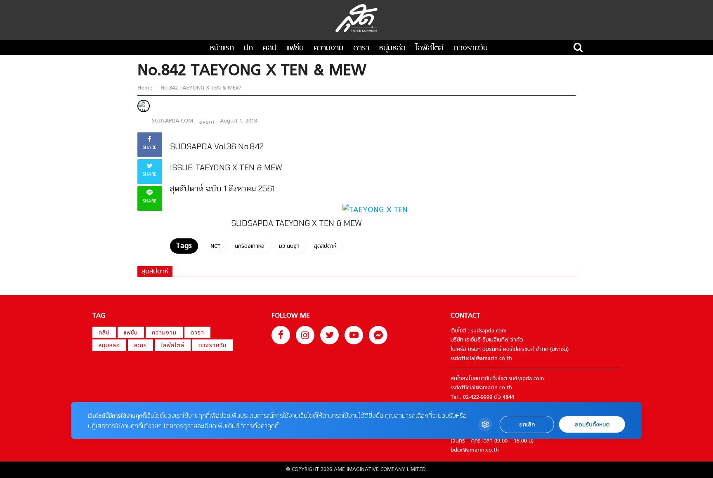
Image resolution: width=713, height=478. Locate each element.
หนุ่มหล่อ (392, 48)
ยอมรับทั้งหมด (592, 424)
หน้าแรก (222, 48)
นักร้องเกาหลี (249, 246)
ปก (248, 48)
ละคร (140, 345)
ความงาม (328, 48)
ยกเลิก (527, 424)
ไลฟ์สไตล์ (430, 48)
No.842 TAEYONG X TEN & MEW (200, 88)
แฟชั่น (295, 48)
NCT (215, 246)
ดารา (361, 48)
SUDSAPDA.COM (172, 121)
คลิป (269, 48)
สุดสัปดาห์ (325, 246)
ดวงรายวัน (470, 48)
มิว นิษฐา (289, 246)
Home (145, 88)
